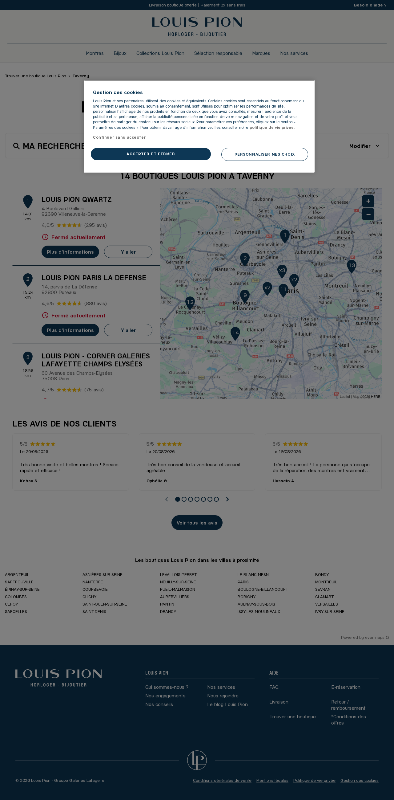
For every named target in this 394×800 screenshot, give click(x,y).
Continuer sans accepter (119, 137)
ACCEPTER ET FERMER (151, 154)
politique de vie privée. (272, 127)
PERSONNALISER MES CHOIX (265, 154)
